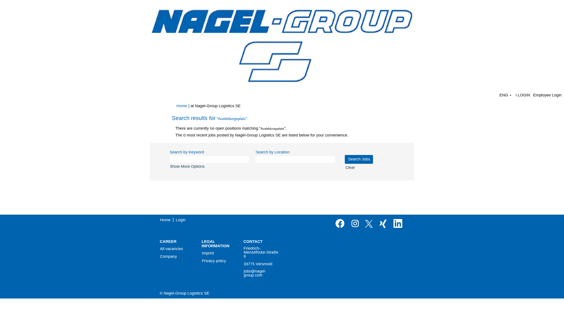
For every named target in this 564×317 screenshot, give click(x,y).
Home (181, 106)
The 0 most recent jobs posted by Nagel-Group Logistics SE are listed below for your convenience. (261, 135)
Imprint (208, 253)
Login (181, 220)
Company (168, 256)
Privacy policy (214, 261)
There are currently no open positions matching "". (231, 128)
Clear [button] (350, 167)
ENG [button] (504, 95)
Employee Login (547, 95)
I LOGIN (523, 95)
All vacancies (171, 249)
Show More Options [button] (187, 166)
